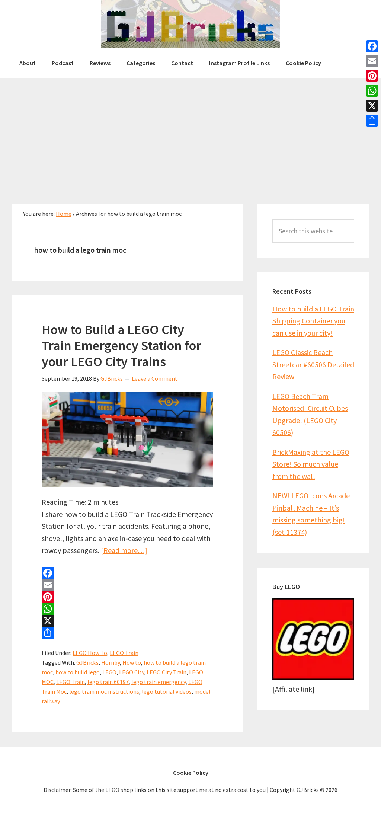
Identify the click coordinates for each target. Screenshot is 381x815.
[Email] (127, 585)
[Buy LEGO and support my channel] (313, 676)
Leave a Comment (154, 378)
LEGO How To (90, 652)
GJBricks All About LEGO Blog (190, 24)
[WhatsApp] (127, 609)
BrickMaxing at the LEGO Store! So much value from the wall (310, 464)
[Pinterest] (127, 597)
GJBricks (87, 662)
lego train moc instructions (104, 691)
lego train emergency (158, 681)
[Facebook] (127, 573)
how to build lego (77, 672)
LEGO (109, 672)
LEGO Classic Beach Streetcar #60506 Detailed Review (313, 364)
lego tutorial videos (167, 691)
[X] (127, 621)
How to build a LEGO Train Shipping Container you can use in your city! (313, 321)
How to (131, 662)
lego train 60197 (108, 681)
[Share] (127, 633)
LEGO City (131, 672)
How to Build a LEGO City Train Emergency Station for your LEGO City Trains (121, 345)
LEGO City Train (166, 672)
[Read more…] (124, 550)
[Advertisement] (190, 134)
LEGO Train (124, 652)
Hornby (110, 662)
